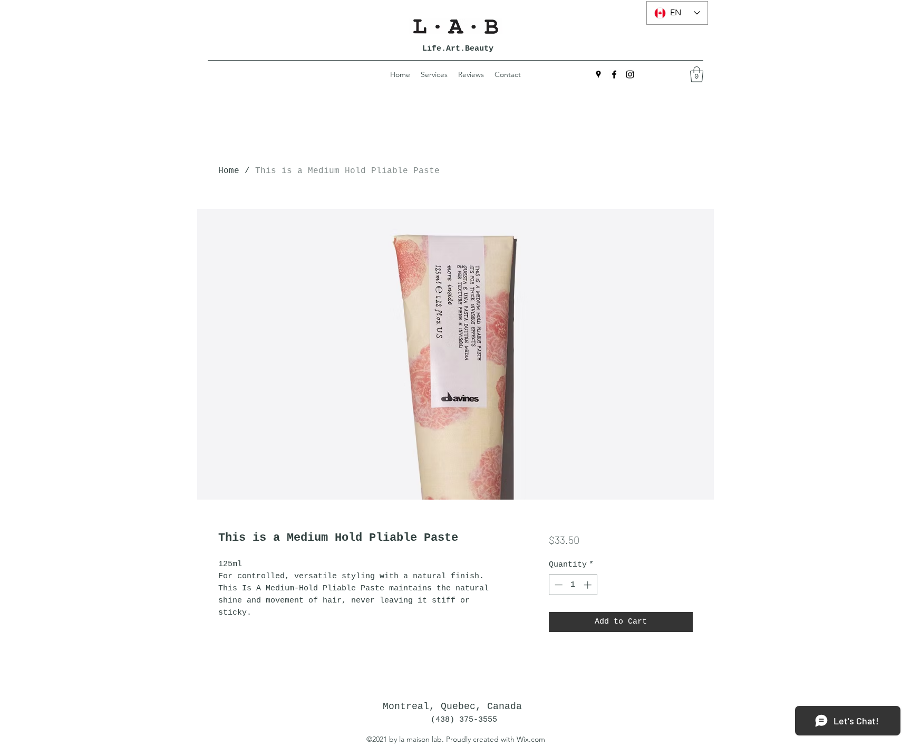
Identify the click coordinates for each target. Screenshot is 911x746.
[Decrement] (557, 585)
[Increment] (589, 585)
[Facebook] (614, 74)
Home (228, 171)
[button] (696, 74)
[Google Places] (598, 74)
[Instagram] (630, 74)
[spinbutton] (573, 585)
